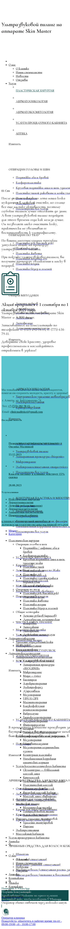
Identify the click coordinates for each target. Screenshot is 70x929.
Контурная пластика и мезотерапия (40, 736)
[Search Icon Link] (10, 845)
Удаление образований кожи (34, 642)
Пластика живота (35, 600)
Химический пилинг (35, 815)
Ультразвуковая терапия (40, 732)
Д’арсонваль (31, 691)
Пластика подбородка (38, 585)
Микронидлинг (32, 672)
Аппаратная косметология (26, 512)
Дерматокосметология (23, 508)
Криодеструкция (27, 649)
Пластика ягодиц (34, 604)
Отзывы (22, 870)
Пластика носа (33, 570)
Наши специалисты (29, 863)
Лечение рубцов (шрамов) (25, 505)
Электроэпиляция (27, 830)
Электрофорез (33, 687)
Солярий (28, 728)
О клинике (22, 859)
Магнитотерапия (35, 702)
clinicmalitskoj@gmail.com (26, 411)
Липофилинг (31, 631)
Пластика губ (32, 574)
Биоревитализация (35, 743)
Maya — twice (32, 676)
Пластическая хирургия (24, 499)
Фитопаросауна (34, 725)
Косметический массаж (38, 789)
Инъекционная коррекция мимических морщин (39, 760)
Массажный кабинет (30, 834)
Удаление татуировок (38, 822)
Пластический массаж (38, 785)
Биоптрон (30, 679)
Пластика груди (33, 597)
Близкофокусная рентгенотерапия (35, 708)
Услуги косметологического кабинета (41, 766)
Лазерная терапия (35, 721)
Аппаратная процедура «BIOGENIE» (38, 666)
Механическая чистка (37, 807)
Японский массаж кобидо (39, 792)
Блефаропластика (35, 555)
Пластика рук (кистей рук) (41, 593)
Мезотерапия (32, 740)
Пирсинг (28, 826)
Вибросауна (30, 713)
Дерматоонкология (21, 502)
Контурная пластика (37, 755)
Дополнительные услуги (39, 634)
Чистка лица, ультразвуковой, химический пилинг (36, 802)
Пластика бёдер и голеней (40, 608)
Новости (22, 867)
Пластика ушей (33, 567)
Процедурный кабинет (23, 515)
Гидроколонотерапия (37, 717)
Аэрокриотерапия (35, 683)
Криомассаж (31, 777)
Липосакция (31, 627)
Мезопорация (32, 695)
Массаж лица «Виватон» (40, 796)
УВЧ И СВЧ (30, 698)
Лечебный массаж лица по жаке (44, 781)
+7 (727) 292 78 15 (19, 406)
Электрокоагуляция (28, 646)
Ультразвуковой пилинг (38, 661)
